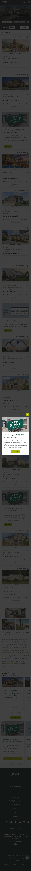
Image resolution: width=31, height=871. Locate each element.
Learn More (15, 451)
